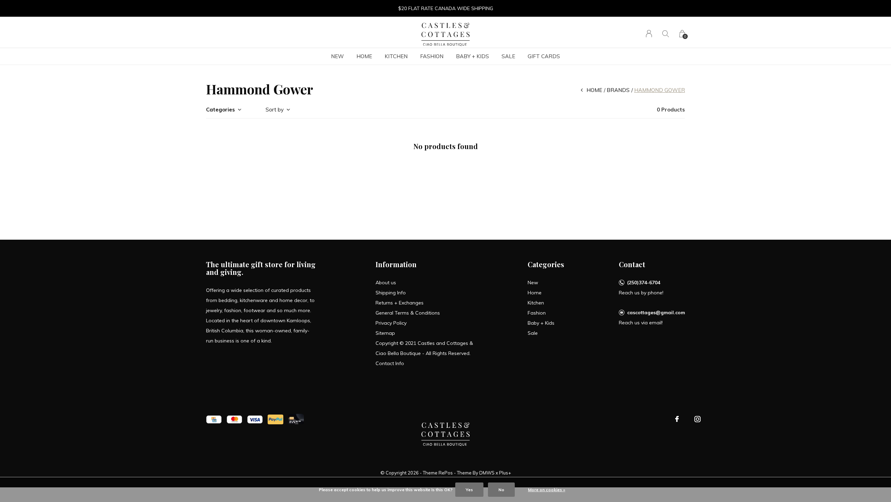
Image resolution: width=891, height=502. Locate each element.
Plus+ (505, 473)
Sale (508, 56)
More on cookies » (546, 489)
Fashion (431, 56)
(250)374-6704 (643, 282)
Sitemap (385, 333)
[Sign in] (649, 33)
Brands (618, 90)
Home (364, 56)
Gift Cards (544, 56)
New (337, 56)
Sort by (275, 109)
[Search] (665, 33)
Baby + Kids (472, 56)
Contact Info (390, 363)
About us (386, 282)
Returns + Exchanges (400, 303)
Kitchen (396, 56)
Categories (220, 109)
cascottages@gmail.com (656, 312)
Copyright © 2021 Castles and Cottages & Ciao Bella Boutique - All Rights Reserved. (424, 348)
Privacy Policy (391, 323)
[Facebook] (677, 419)
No (501, 489)
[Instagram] (697, 419)
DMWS (487, 473)
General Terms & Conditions (408, 313)
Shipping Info (391, 292)
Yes (469, 489)
